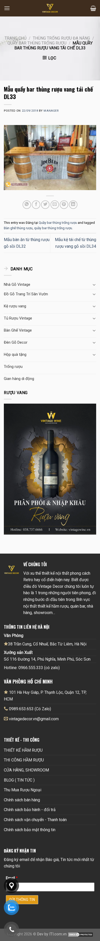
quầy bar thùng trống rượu (53, 228)
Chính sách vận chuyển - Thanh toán (35, 819)
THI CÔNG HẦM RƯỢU (24, 760)
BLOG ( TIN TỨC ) (19, 780)
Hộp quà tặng (15, 354)
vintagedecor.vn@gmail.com (34, 718)
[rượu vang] (50, 468)
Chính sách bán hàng (22, 799)
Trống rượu (13, 366)
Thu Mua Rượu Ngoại (22, 789)
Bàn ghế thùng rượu (18, 228)
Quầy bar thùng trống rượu (36, 43)
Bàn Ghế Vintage (18, 330)
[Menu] (7, 8)
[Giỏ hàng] (93, 8)
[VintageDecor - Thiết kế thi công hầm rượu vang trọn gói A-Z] (50, 8)
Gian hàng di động (19, 378)
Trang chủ (15, 38)
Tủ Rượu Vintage (18, 318)
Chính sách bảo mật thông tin (29, 829)
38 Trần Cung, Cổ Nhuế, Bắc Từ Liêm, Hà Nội (47, 644)
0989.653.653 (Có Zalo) (30, 708)
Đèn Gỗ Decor (15, 342)
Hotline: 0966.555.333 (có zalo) (32, 667)
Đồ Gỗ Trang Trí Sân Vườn (26, 294)
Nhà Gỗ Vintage (17, 284)
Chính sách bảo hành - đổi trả (30, 809)
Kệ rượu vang (15, 306)
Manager (51, 110)
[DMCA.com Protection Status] (80, 934)
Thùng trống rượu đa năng (61, 38)
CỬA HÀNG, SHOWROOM (26, 770)
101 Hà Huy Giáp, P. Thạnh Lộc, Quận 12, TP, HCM (45, 696)
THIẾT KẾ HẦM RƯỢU (23, 750)
